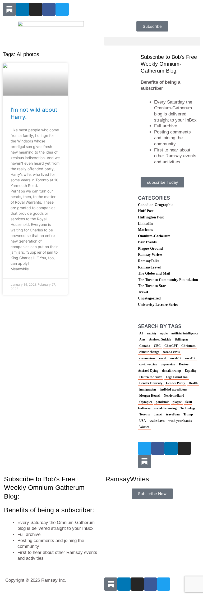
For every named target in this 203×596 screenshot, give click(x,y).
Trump (188, 414)
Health (193, 383)
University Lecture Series (158, 305)
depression (168, 364)
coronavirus (147, 358)
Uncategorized (149, 298)
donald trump (171, 371)
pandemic (162, 402)
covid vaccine (148, 364)
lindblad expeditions (173, 389)
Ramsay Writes (150, 255)
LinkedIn (145, 224)
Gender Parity (175, 383)
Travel (143, 292)
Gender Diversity (150, 383)
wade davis (157, 421)
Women (144, 427)
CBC (157, 346)
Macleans (145, 230)
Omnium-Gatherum (154, 236)
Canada (144, 346)
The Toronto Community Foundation (168, 280)
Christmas (188, 346)
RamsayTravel (149, 267)
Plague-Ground (150, 248)
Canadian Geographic (155, 205)
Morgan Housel (149, 395)
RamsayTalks (148, 261)
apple (164, 333)
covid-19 (175, 358)
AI (141, 333)
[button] (152, 41)
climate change (149, 352)
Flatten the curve (150, 377)
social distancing (165, 408)
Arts (142, 339)
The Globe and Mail (154, 273)
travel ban (173, 414)
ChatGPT (171, 346)
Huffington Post (151, 217)
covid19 (190, 358)
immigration (147, 389)
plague (177, 402)
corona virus (171, 352)
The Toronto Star (152, 286)
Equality (190, 371)
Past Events (147, 242)
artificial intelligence (184, 333)
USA (142, 421)
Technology (188, 408)
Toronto (144, 414)
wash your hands (180, 421)
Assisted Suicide (160, 339)
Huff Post (146, 211)
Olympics (145, 402)
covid (162, 358)
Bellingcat (181, 339)
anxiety (151, 333)
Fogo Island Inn (177, 377)
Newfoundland (174, 395)
